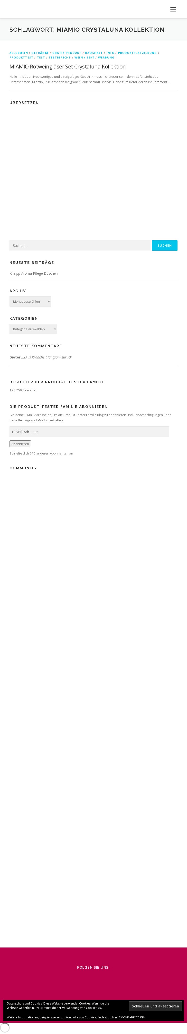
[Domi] (15, 574)
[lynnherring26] (15, 588)
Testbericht (60, 57)
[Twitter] (100, 978)
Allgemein (18, 53)
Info (110, 53)
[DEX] (15, 492)
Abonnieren (20, 444)
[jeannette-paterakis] (15, 506)
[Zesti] (15, 533)
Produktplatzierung (137, 53)
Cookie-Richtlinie (132, 1017)
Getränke (40, 53)
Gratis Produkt (67, 53)
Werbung (106, 57)
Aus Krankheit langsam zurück (49, 357)
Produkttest (21, 57)
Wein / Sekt (84, 57)
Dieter (14, 357)
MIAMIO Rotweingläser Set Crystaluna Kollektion (67, 66)
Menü (173, 9)
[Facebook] (86, 978)
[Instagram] (73, 978)
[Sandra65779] (15, 601)
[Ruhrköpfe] (15, 519)
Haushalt (94, 53)
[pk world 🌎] (15, 547)
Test (41, 57)
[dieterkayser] (15, 560)
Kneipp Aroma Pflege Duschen (33, 273)
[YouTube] (114, 978)
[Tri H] (15, 478)
